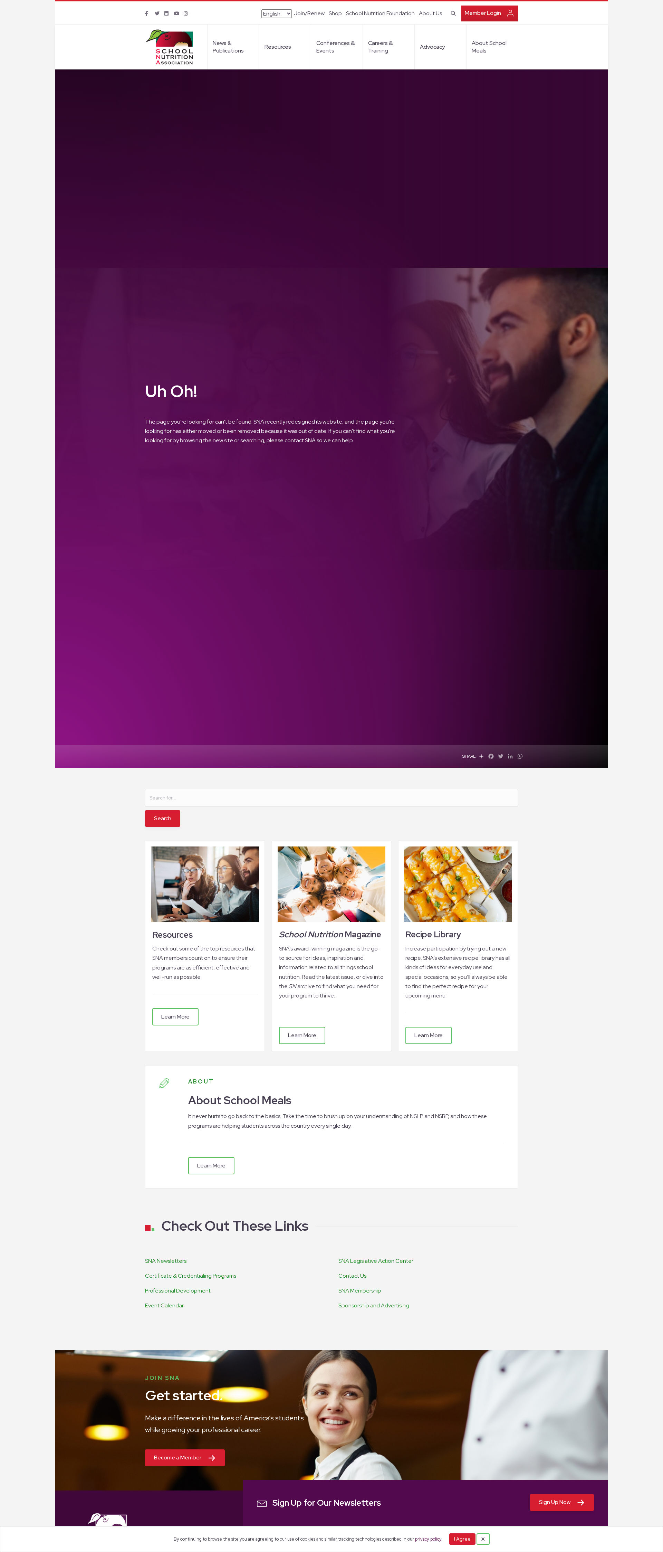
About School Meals (489, 46)
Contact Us (352, 1275)
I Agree (462, 1539)
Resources (278, 46)
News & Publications (228, 46)
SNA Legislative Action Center (375, 1261)
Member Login (483, 13)
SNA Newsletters (165, 1261)
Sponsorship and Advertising (373, 1305)
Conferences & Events (335, 46)
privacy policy (428, 1539)
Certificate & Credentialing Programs (190, 1275)
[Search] (452, 13)
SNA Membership (359, 1290)
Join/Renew (309, 13)
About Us (430, 13)
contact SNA (300, 440)
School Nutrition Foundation (380, 13)
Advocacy (432, 46)
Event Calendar (164, 1305)
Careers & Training (380, 46)
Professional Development (178, 1290)
